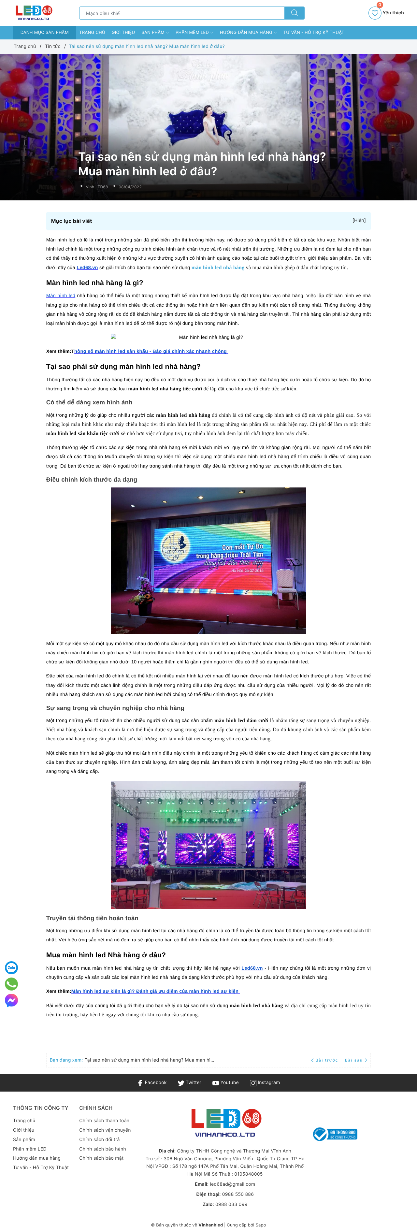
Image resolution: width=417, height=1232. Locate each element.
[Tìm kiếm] (294, 13)
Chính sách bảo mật (101, 1158)
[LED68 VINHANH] (33, 13)
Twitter (192, 1082)
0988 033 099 (231, 1204)
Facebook (154, 1082)
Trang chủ (92, 32)
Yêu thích (391, 11)
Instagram (268, 1082)
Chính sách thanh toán (104, 1120)
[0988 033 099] (11, 984)
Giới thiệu (123, 32)
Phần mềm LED (193, 32)
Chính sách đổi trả (99, 1139)
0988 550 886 (238, 1194)
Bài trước (328, 1060)
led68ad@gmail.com (232, 1184)
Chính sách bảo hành (102, 1149)
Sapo (260, 1225)
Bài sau (354, 1060)
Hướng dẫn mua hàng (247, 32)
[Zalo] (11, 967)
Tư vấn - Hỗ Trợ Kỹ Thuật (313, 32)
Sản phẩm (153, 32)
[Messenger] (11, 1000)
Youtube (229, 1082)
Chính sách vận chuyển (105, 1130)
